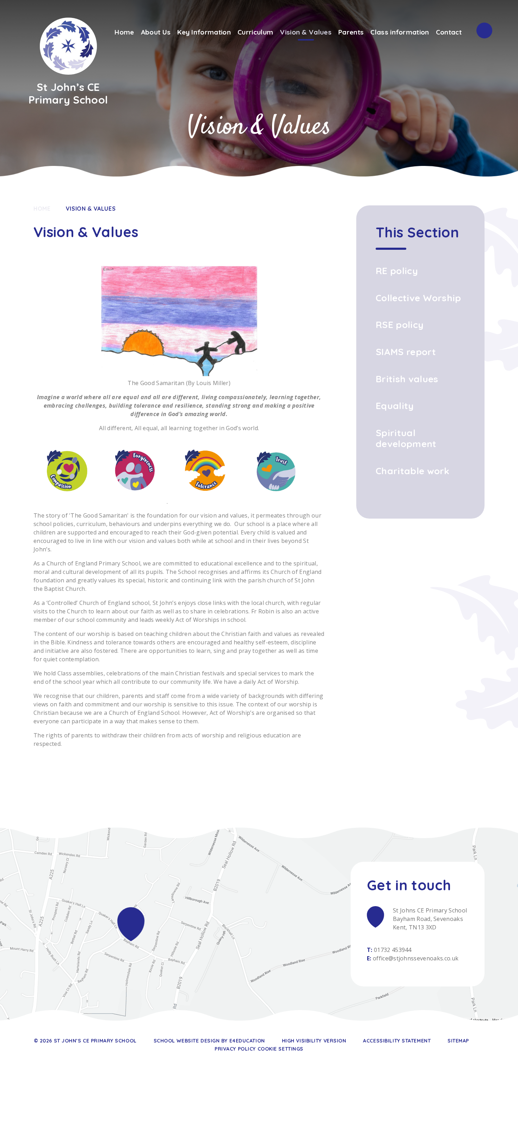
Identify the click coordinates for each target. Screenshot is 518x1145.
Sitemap (458, 1041)
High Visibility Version (314, 1041)
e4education (247, 1041)
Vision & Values (91, 208)
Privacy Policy (235, 1049)
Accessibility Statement (397, 1041)
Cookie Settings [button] (280, 1049)
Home (42, 208)
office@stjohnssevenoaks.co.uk (415, 958)
